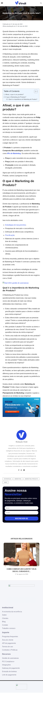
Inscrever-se (21, 518)
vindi (5, 482)
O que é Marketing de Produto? (15, 97)
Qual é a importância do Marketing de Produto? (23, 99)
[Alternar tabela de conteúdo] (34, 91)
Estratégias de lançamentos (15, 225)
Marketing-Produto (31, 478)
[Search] (41, 3)
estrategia (7, 478)
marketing (18, 478)
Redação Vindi (21, 442)
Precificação (9, 235)
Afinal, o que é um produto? (14, 94)
